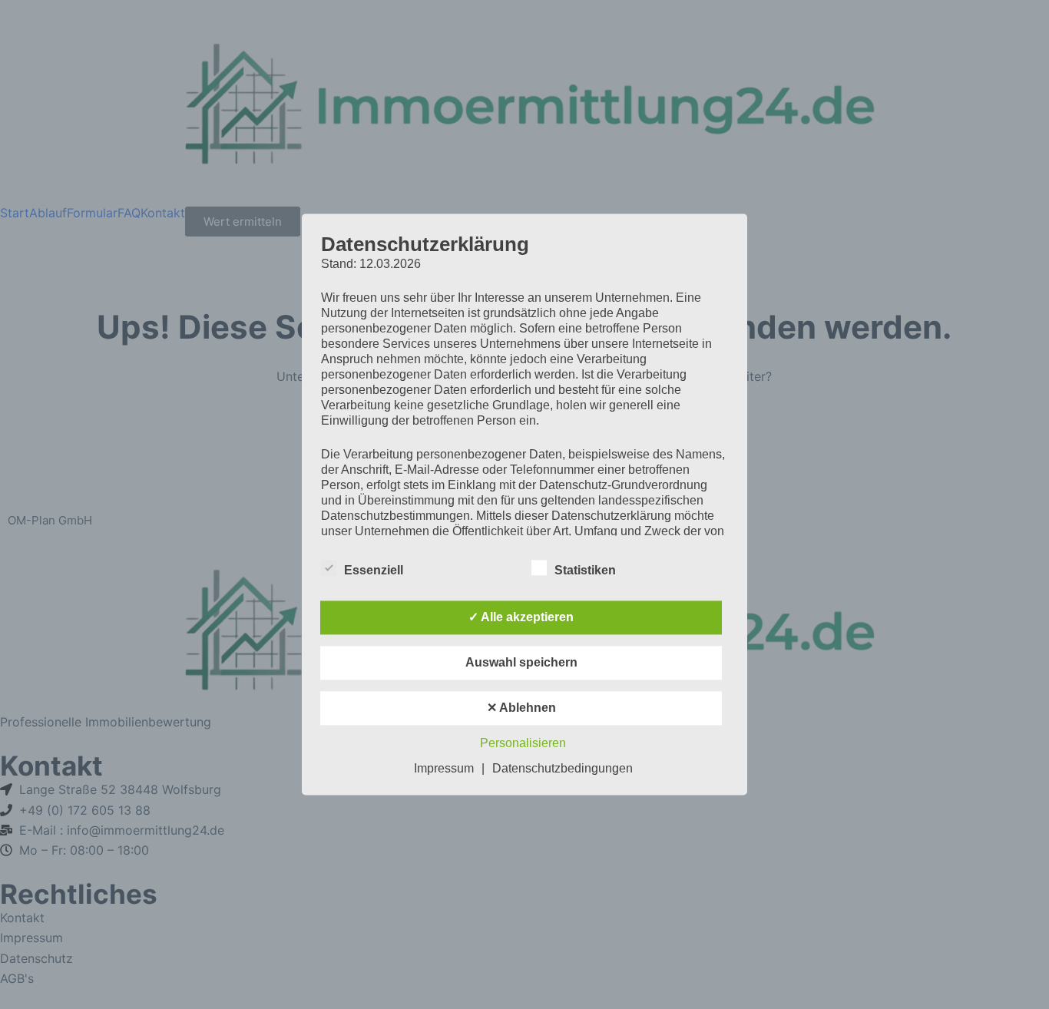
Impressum (444, 769)
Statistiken (585, 570)
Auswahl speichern (521, 663)
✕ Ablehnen (521, 708)
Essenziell (373, 570)
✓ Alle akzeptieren (521, 617)
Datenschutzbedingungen (562, 769)
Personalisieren (523, 743)
